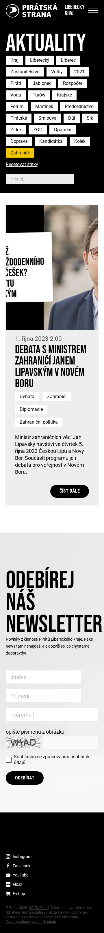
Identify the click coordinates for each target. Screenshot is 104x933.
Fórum (17, 106)
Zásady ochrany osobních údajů (31, 922)
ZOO (37, 129)
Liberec (68, 60)
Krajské (64, 95)
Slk (90, 118)
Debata (27, 396)
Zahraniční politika (39, 422)
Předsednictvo (79, 106)
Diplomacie (31, 409)
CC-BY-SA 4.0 (39, 908)
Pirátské (18, 118)
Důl (71, 118)
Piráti (15, 83)
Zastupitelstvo (25, 71)
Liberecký (39, 60)
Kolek (80, 141)
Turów (39, 95)
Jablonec (42, 83)
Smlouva (47, 118)
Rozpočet (72, 83)
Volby (57, 71)
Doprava (19, 141)
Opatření (62, 129)
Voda (15, 95)
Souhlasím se (51, 759)
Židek (16, 129)
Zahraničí (20, 153)
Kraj (14, 60)
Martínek (44, 106)
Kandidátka (51, 141)
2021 (79, 71)
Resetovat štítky (22, 164)
